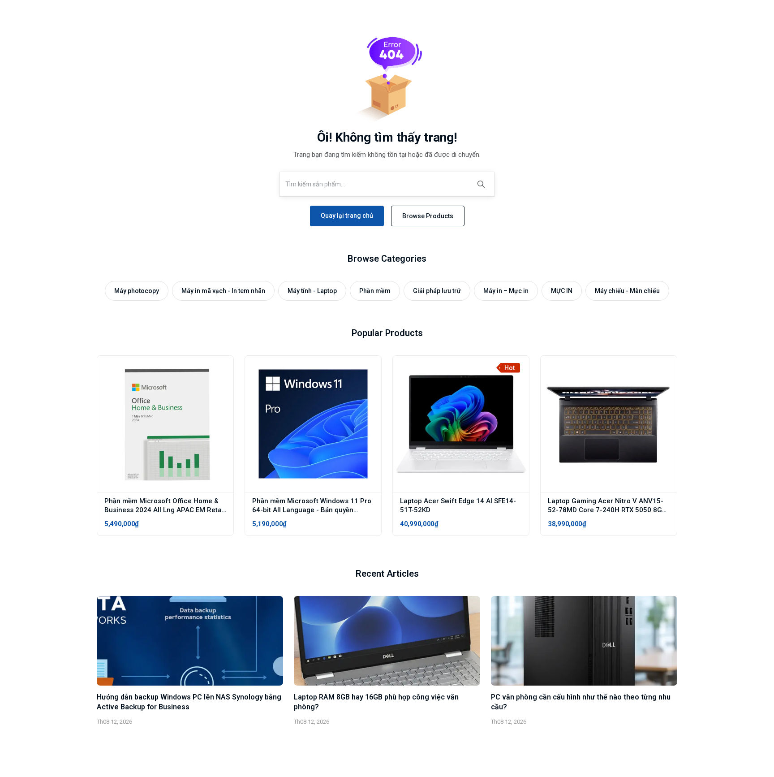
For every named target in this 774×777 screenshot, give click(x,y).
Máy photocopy (136, 290)
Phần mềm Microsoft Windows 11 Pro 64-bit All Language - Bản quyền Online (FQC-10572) (311, 510)
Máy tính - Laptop (312, 290)
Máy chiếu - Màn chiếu (627, 290)
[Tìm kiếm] (481, 184)
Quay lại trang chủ (347, 215)
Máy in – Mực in (506, 290)
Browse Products (427, 216)
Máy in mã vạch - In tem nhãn (223, 290)
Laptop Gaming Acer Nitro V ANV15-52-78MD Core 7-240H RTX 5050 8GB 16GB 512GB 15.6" (607, 510)
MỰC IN (561, 290)
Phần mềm (375, 290)
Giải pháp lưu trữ (437, 290)
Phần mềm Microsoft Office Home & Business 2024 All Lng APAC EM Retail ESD (164, 510)
